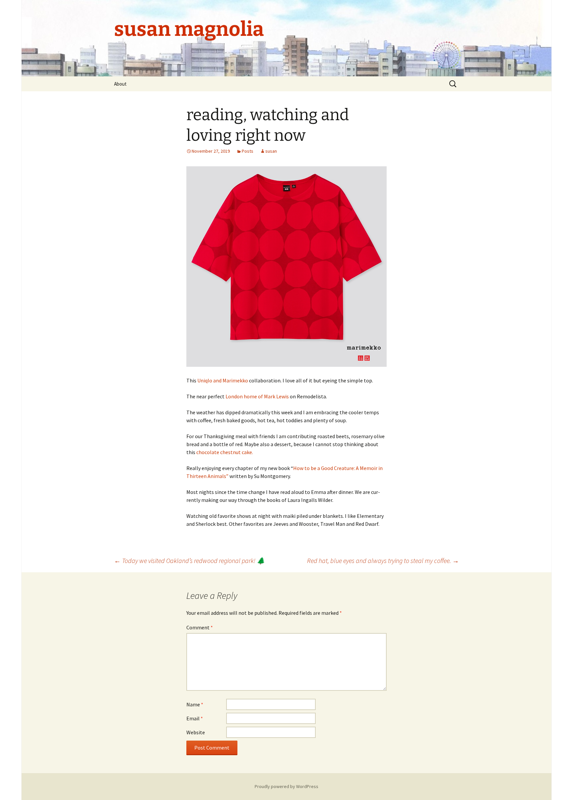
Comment (199, 627)
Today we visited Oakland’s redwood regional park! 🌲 (189, 560)
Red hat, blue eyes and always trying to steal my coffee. (383, 560)
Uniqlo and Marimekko (222, 380)
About (120, 84)
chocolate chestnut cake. (224, 452)
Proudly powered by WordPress (286, 786)
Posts (247, 151)
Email (194, 718)
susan (271, 151)
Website (195, 732)
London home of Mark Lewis (257, 396)
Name (194, 704)
